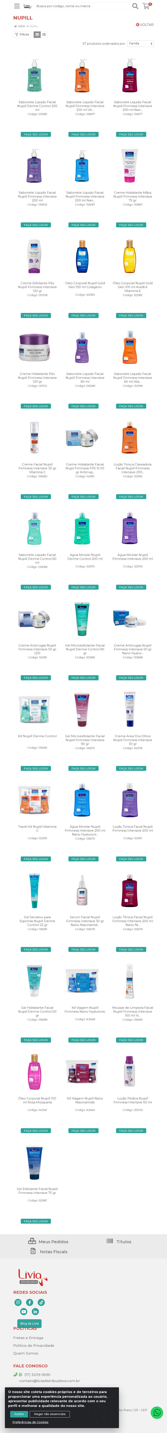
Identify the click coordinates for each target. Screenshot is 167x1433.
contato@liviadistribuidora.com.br (49, 1381)
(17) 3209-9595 (36, 1374)
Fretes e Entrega (28, 1338)
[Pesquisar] (135, 6)
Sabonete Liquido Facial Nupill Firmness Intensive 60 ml (85, 377)
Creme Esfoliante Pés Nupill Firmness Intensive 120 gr (37, 287)
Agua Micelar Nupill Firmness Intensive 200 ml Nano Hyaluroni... (85, 830)
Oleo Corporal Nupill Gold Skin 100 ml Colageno (85, 285)
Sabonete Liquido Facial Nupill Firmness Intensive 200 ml (37, 196)
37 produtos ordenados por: (104, 43)
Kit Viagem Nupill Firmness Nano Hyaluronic (85, 1009)
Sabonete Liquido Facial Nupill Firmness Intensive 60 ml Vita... (132, 377)
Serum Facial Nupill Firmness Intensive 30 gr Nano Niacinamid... (85, 921)
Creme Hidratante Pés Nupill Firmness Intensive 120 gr (37, 377)
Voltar (146, 25)
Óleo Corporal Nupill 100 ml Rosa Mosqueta (37, 1100)
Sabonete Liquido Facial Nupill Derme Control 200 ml (37, 106)
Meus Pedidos (53, 1241)
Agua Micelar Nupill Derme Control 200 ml (85, 557)
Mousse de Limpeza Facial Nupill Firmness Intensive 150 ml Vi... (132, 1011)
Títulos (123, 1241)
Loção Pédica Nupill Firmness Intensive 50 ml (132, 1100)
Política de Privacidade (33, 1345)
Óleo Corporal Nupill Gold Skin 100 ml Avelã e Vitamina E (133, 287)
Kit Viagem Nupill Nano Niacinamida (85, 1100)
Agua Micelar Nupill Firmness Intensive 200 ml (132, 557)
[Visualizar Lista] (44, 34)
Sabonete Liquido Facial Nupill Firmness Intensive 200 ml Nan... (132, 106)
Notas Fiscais (53, 1251)
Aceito (19, 1414)
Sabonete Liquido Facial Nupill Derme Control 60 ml (37, 559)
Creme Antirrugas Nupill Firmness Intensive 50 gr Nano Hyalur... (133, 649)
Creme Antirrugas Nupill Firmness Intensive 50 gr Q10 (37, 649)
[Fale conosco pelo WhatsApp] (157, 1412)
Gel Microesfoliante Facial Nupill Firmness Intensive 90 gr (85, 740)
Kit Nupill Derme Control (37, 736)
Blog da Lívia (29, 1323)
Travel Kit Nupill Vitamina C (37, 828)
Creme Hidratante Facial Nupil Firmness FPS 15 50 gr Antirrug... (85, 468)
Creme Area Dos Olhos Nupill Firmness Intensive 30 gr (132, 740)
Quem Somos (25, 1353)
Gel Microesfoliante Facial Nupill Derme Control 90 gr (85, 649)
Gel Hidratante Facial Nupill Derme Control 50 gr (37, 1011)
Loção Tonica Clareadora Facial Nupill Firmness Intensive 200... (133, 468)
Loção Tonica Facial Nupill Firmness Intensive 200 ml (132, 828)
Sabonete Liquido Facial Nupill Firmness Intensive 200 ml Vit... (85, 106)
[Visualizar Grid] (37, 34)
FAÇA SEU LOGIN (36, 134)
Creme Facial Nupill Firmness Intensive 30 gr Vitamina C (37, 468)
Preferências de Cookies (30, 1422)
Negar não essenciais (50, 1414)
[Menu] (17, 6)
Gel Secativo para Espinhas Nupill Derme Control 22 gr (37, 921)
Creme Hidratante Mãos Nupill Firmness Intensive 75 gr (132, 196)
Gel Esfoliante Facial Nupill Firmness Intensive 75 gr (37, 1191)
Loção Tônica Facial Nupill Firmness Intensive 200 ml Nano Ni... (132, 921)
